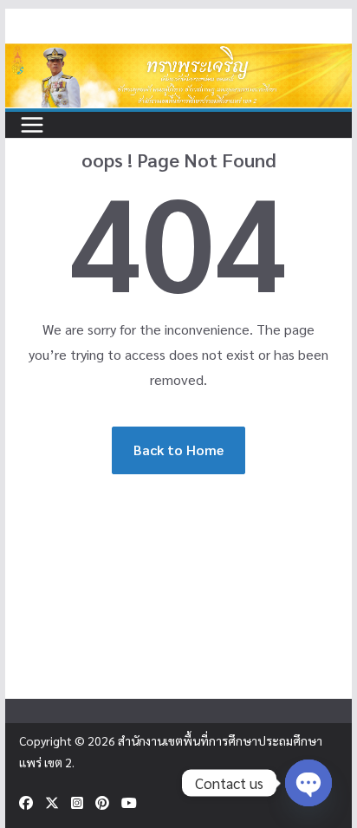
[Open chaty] (308, 783)
